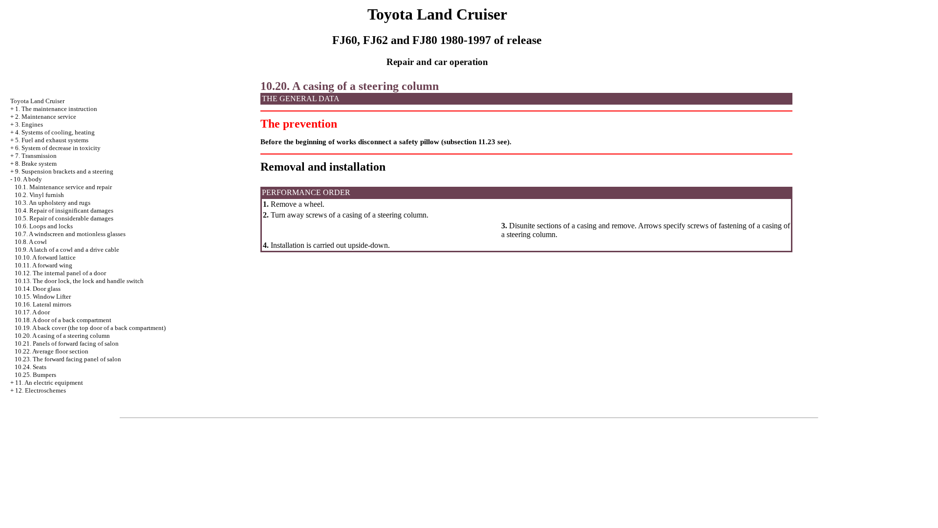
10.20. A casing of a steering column (62, 335)
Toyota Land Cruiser (37, 101)
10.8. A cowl (31, 241)
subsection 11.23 (469, 142)
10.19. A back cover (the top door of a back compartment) (90, 327)
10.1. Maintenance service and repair (63, 187)
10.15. (43, 296)
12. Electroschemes (40, 390)
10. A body (28, 179)
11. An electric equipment (49, 382)
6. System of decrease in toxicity (58, 148)
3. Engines (29, 124)
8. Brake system (36, 163)
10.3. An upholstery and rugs (52, 202)
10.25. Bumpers (35, 374)
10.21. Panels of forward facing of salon (67, 343)
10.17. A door (32, 312)
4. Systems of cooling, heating (55, 132)
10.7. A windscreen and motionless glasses (70, 234)
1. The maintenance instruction (56, 108)
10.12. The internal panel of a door (60, 273)
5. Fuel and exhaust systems (51, 140)
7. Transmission (36, 155)
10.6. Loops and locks (44, 226)
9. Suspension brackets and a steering (64, 171)
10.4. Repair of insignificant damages (64, 210)
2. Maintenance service (45, 116)
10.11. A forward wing (43, 265)
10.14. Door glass (38, 288)
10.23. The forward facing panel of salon (68, 359)
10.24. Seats (30, 367)
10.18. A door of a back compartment (63, 320)
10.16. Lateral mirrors (43, 304)
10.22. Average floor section (51, 351)
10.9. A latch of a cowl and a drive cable (67, 249)
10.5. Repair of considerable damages (64, 218)
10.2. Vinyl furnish (39, 194)
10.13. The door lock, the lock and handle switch (79, 281)
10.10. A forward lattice (45, 257)
